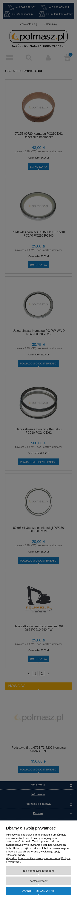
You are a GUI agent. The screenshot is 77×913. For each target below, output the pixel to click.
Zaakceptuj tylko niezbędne (39, 870)
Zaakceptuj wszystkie (38, 891)
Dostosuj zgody (38, 880)
